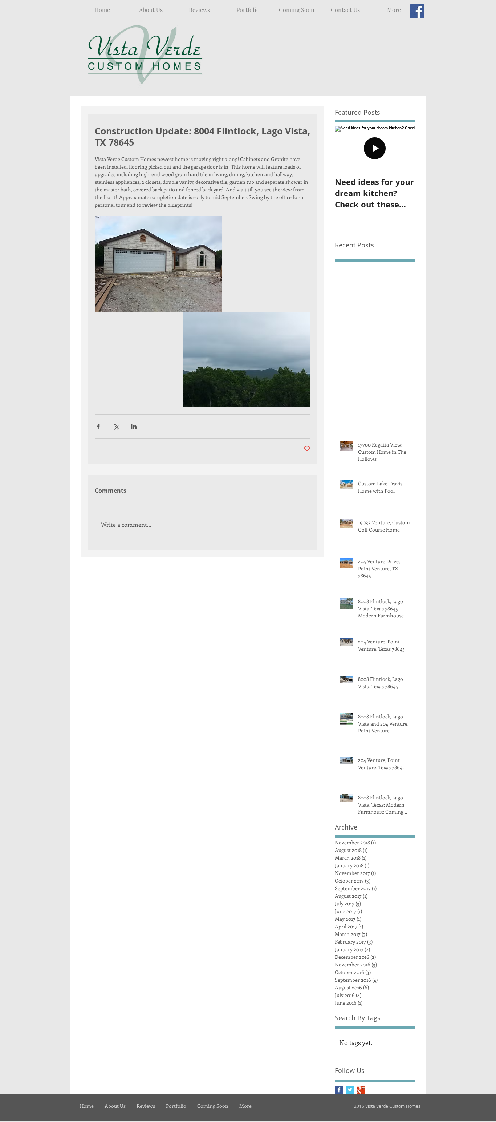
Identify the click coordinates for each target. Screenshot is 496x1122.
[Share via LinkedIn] (133, 426)
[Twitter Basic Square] (350, 1090)
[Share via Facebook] (98, 426)
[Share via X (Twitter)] (116, 426)
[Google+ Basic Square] (361, 1090)
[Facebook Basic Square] (339, 1090)
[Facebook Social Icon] (417, 11)
